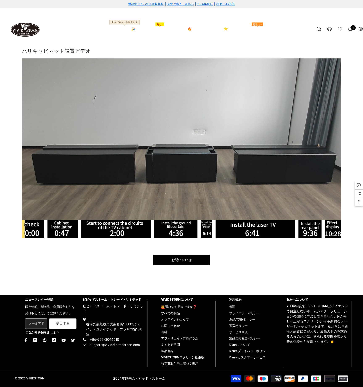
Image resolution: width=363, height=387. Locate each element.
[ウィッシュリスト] (340, 29)
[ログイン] (329, 29)
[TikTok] (54, 340)
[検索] (319, 29)
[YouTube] (64, 340)
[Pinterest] (45, 340)
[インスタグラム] (35, 340)
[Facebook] (25, 340)
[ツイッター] (73, 340)
